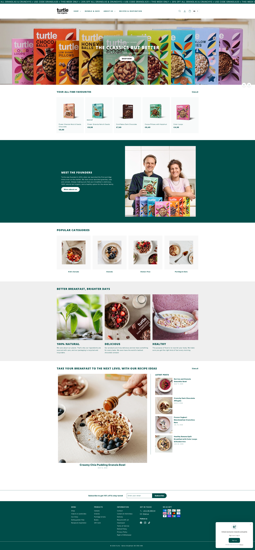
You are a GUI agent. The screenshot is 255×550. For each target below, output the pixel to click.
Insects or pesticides (78, 514)
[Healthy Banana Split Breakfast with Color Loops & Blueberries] (163, 444)
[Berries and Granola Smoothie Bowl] (163, 386)
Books (96, 520)
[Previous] (244, 85)
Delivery (120, 517)
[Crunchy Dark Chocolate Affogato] (163, 405)
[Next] (249, 85)
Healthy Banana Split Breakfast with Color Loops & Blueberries (185, 439)
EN (194, 11)
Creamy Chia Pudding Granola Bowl (102, 464)
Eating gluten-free (77, 520)
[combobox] (196, 11)
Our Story (74, 517)
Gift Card (97, 523)
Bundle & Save (92, 11)
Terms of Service (123, 526)
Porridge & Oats (100, 517)
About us (109, 11)
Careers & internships (124, 514)
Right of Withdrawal (124, 535)
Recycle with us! (123, 520)
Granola (97, 514)
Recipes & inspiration (78, 523)
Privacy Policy (122, 532)
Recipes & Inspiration (130, 11)
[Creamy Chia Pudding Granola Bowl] (102, 418)
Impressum (121, 523)
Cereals (97, 511)
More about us (70, 189)
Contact (120, 511)
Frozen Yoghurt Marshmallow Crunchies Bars (184, 419)
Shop (76, 11)
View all (195, 92)
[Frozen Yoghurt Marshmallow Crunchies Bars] (163, 424)
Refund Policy (122, 529)
